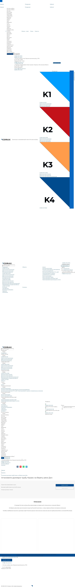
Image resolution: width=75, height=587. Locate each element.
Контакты (24, 287)
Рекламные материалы (7, 289)
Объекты (24, 267)
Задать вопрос (65, 488)
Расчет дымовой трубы (47, 277)
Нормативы (5, 292)
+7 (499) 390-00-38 (49, 409)
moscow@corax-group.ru (20, 68)
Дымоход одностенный (45, 174)
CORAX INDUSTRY (44, 137)
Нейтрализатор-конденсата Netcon (10, 284)
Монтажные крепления (45, 141)
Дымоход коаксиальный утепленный (48, 176)
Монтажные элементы (45, 106)
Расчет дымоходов (46, 275)
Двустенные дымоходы (45, 105)
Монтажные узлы (6, 278)
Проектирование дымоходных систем (51, 279)
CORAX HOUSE (43, 102)
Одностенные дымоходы (45, 103)
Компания (4, 287)
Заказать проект (64, 485)
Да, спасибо (10, 54)
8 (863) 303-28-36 (5, 461)
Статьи (31, 31)
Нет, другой (16, 54)
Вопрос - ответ (25, 31)
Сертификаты (5, 288)
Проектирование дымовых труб (50, 278)
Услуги (44, 267)
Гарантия (4, 291)
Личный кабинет (5, 463)
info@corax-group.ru (19, 62)
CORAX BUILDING (44, 172)
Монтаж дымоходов (47, 268)
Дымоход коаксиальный (45, 175)
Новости (37, 31)
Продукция (5, 267)
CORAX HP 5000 (43, 207)
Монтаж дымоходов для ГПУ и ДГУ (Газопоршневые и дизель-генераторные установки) (50, 273)
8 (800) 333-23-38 (49, 413)
